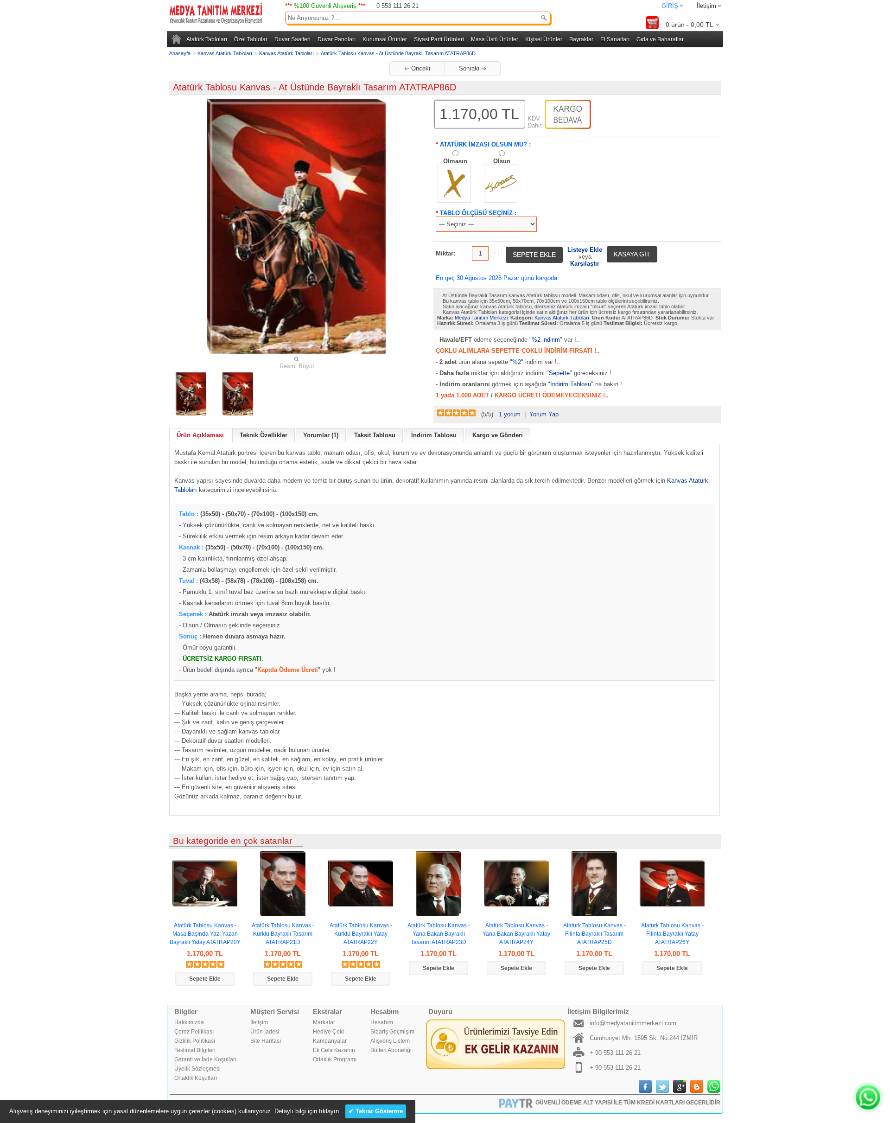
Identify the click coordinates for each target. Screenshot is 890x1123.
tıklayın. (330, 1111)
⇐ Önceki (417, 68)
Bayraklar (581, 39)
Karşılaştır (584, 263)
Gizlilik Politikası (194, 1041)
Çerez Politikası (194, 1031)
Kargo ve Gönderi (497, 435)
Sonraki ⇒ (472, 68)
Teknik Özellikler (263, 435)
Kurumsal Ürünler (384, 39)
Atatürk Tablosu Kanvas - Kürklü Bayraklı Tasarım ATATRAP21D (283, 933)
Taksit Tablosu (374, 435)
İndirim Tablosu (570, 384)
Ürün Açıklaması (200, 435)
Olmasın (455, 161)
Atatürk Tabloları (206, 39)
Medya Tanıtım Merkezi (481, 317)
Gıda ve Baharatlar (660, 39)
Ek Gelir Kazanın (334, 1050)
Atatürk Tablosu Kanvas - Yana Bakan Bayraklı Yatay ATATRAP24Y (516, 933)
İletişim (706, 5)
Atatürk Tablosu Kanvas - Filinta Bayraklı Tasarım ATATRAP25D (594, 933)
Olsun (501, 161)
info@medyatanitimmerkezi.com (633, 1023)
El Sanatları (614, 39)
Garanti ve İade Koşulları (205, 1059)
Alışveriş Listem (390, 1041)
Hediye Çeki (328, 1031)
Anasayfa (180, 53)
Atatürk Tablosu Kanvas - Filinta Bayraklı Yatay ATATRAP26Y (672, 933)
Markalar (324, 1022)
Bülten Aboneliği (391, 1050)
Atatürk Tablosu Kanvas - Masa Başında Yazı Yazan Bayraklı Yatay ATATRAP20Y (205, 933)
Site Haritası (265, 1041)
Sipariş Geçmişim (392, 1031)
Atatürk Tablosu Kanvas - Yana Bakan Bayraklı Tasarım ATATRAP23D (438, 933)
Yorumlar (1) (320, 435)
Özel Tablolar (250, 39)
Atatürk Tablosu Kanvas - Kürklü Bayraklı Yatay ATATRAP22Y (361, 933)
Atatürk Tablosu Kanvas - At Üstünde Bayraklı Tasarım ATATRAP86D (398, 53)
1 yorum (510, 414)
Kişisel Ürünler (543, 39)
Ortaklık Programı (334, 1059)
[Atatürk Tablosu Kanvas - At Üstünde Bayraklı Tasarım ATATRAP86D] (191, 393)
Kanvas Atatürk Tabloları (224, 53)
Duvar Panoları (337, 39)
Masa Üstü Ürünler (494, 39)
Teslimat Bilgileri (195, 1050)
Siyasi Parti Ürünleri (439, 39)
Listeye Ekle (584, 249)
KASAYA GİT (632, 254)
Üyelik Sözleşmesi (197, 1069)
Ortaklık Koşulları (195, 1078)
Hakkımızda (189, 1022)
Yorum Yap (544, 414)
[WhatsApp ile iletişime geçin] (868, 1097)
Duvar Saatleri (292, 39)
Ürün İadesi (265, 1031)
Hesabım (381, 1022)
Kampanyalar (330, 1041)
